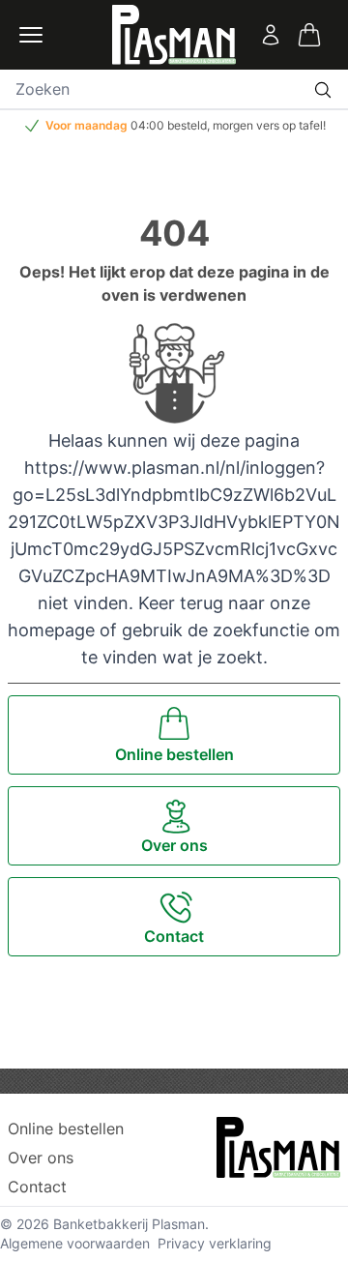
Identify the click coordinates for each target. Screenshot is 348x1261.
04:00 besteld (168, 125)
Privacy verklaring (215, 1243)
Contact (37, 1186)
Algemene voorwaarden (75, 1243)
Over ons (40, 1157)
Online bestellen (66, 1128)
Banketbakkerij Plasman (129, 1224)
